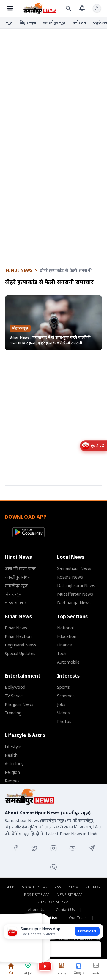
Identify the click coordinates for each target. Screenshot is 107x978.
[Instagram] (53, 848)
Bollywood (15, 687)
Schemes (66, 695)
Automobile (68, 662)
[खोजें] (68, 8)
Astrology (14, 763)
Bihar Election (18, 636)
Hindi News (19, 270)
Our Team (78, 917)
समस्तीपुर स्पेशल (18, 577)
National (65, 628)
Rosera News (70, 577)
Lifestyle (13, 746)
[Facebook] (15, 848)
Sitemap (93, 887)
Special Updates (20, 653)
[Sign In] (96, 8)
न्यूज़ (9, 22)
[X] (34, 848)
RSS (58, 887)
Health (11, 755)
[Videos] (45, 966)
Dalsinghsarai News (76, 585)
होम (11, 973)
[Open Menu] (10, 8)
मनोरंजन (79, 22)
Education (66, 636)
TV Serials (14, 695)
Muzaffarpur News (75, 594)
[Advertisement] (53, 89)
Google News (35, 887)
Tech (61, 653)
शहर (28, 973)
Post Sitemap (37, 894)
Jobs (61, 704)
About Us (36, 909)
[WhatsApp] (53, 867)
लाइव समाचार (16, 602)
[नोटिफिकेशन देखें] (82, 8)
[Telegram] (91, 848)
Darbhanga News (74, 602)
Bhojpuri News (19, 704)
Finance (64, 645)
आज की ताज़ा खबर (20, 568)
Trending (13, 713)
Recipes (12, 781)
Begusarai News (20, 645)
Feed (10, 887)
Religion (12, 772)
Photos (64, 721)
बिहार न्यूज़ (28, 22)
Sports (63, 687)
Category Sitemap (53, 901)
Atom (73, 887)
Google (79, 973)
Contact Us (65, 909)
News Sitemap (70, 894)
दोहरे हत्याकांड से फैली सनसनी (66, 270)
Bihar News (16, 628)
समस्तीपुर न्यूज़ (54, 22)
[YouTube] (72, 848)
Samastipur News (74, 568)
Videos (63, 713)
